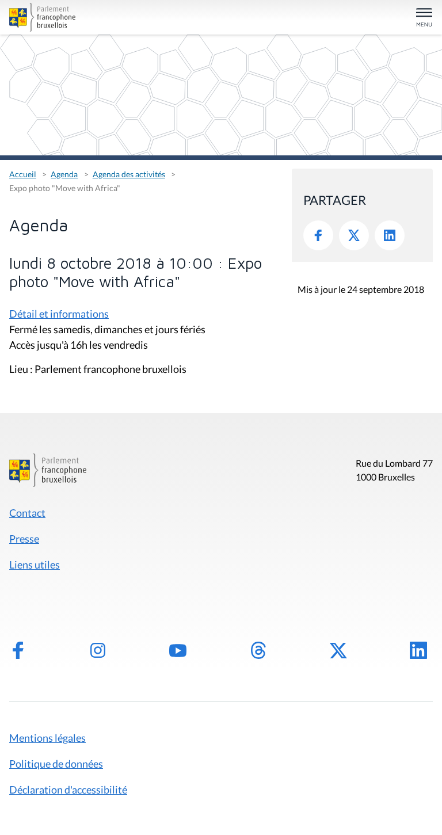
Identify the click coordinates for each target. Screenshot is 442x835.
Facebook (318, 235)
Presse (24, 538)
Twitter (354, 235)
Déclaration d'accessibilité (68, 789)
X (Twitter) (338, 650)
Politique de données (56, 763)
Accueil (22, 174)
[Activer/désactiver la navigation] (424, 18)
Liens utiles (34, 564)
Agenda (64, 174)
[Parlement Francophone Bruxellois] (78, 17)
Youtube (177, 650)
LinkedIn (390, 235)
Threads (258, 650)
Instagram (97, 650)
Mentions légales (47, 737)
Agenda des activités (129, 174)
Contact (27, 512)
